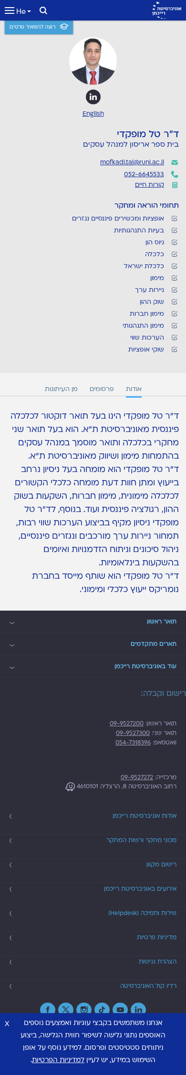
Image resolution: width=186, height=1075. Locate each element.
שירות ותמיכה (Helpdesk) (142, 913)
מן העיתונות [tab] (61, 389)
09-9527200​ (127, 723)
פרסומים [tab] (102, 389)
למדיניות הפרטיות (58, 1060)
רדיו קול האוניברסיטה (148, 986)
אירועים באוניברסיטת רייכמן (140, 889)
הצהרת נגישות (157, 961)
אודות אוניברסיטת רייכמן (144, 816)
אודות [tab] (134, 389)
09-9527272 (137, 777)
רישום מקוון (161, 864)
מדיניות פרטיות (156, 937)
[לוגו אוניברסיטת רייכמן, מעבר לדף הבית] (166, 10)
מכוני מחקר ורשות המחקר (141, 840)
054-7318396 (133, 742)
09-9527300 (133, 733)
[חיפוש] (43, 10)
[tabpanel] (93, 503)
